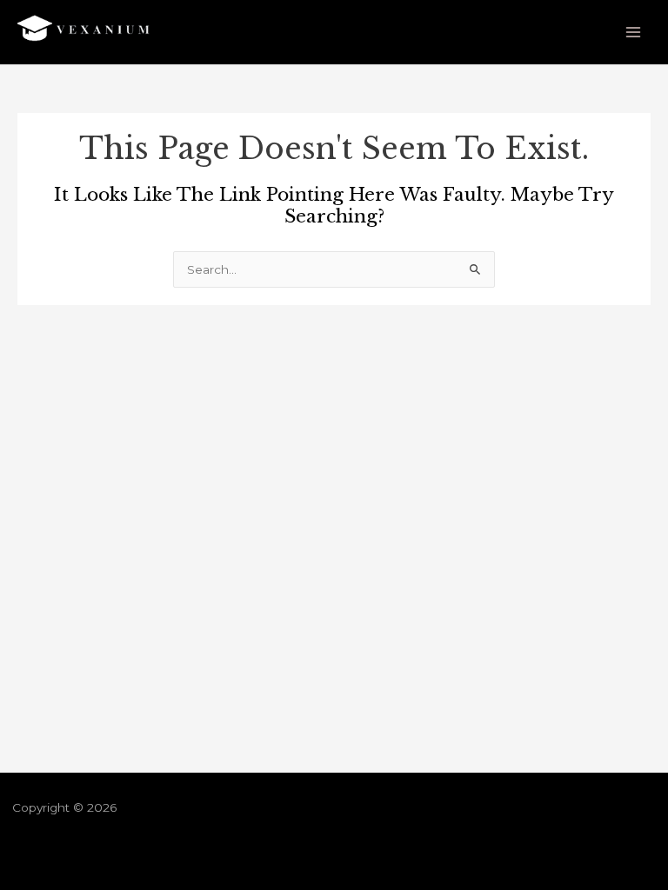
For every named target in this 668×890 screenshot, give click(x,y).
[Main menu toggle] (633, 32)
